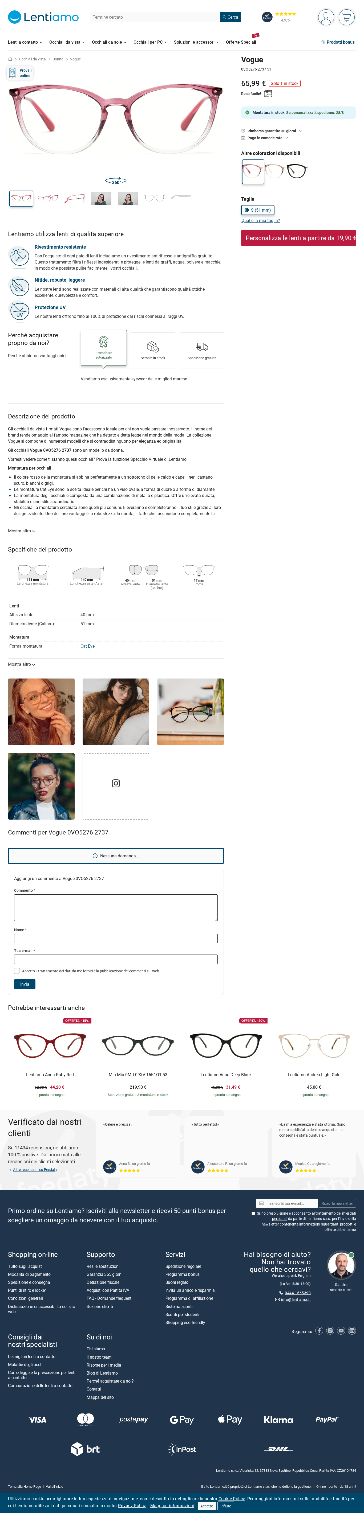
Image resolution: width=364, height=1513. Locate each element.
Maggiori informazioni (172, 1505)
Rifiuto (225, 1505)
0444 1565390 (298, 1292)
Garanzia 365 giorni (104, 1274)
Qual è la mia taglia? (260, 220)
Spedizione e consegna (29, 1282)
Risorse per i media (104, 1365)
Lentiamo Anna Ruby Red (50, 1074)
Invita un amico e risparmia (190, 1290)
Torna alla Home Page (24, 1486)
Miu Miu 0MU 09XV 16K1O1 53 (138, 1074)
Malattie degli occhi (25, 1364)
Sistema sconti (179, 1306)
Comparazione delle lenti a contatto (40, 1385)
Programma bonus (182, 1274)
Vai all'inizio (54, 1486)
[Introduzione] (10, 59)
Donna (57, 58)
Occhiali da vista (32, 58)
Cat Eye (87, 646)
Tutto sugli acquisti (25, 1266)
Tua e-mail (24, 950)
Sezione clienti (100, 1306)
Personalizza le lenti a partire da (301, 238)
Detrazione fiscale (103, 1282)
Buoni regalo (176, 1282)
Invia (24, 984)
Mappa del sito (100, 1397)
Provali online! (26, 73)
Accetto (206, 1505)
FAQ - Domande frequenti (109, 1298)
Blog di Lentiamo (102, 1373)
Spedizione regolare (183, 1266)
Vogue (75, 58)
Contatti (94, 1389)
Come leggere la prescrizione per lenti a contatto (41, 1375)
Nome (20, 929)
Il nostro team (99, 1357)
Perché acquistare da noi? (110, 1381)
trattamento (48, 970)
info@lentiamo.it (296, 1299)
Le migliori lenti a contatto (31, 1356)
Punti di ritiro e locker (27, 1290)
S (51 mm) (261, 210)
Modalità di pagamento (29, 1274)
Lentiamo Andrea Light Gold (314, 1074)
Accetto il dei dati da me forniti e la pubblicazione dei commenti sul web (90, 970)
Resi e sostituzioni (103, 1266)
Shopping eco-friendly (185, 1322)
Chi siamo (96, 1349)
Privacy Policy (132, 1505)
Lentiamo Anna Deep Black (226, 1074)
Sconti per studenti (182, 1314)
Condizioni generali (25, 1298)
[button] (21, 199)
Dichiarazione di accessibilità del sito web (41, 1309)
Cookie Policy (232, 1499)
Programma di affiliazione (189, 1298)
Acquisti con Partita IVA (108, 1290)
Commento (24, 890)
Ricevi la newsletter (337, 1203)
